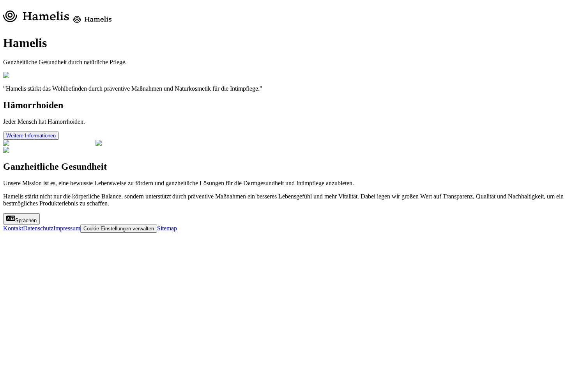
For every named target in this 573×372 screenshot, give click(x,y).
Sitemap (167, 228)
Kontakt (13, 228)
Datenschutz (38, 228)
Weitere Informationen (31, 136)
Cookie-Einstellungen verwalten (118, 229)
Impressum (66, 228)
